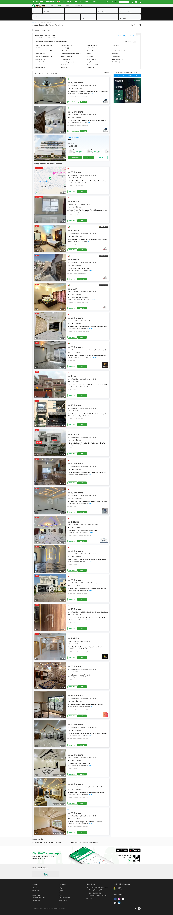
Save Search (137, 25)
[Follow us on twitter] (115, 904)
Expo (60, 895)
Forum (61, 893)
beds (67, 16)
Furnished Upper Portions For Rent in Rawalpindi (84, 842)
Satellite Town (41, 59)
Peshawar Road (92, 45)
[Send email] (68, 102)
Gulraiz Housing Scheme (44, 51)
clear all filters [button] (46, 30)
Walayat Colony (117, 59)
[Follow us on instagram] (119, 900)
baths (83, 16)
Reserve (76, 157)
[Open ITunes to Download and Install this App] (122, 851)
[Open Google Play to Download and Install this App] (135, 851)
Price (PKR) (36, 16)
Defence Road (117, 56)
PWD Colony (116, 45)
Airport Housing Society (44, 56)
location (68, 9)
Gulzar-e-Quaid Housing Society (71, 53)
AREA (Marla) (123, 9)
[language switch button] (132, 2)
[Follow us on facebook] (115, 900)
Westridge (65, 48)
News (61, 890)
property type (102, 9)
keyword (100, 16)
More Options (123, 16)
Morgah (90, 62)
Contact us (35, 890)
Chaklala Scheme (42, 48)
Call (84, 102)
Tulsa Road (116, 48)
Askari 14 (64, 64)
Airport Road (91, 59)
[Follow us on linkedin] (119, 904)
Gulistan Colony (66, 45)
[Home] (33, 2)
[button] (37, 12)
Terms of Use (36, 900)
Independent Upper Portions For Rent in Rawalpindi (46, 842)
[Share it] (62, 102)
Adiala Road (40, 62)
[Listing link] (71, 90)
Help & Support (36, 895)
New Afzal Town (92, 64)
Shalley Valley (91, 51)
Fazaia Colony (91, 56)
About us (35, 888)
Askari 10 (115, 53)
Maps (81, 2)
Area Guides (67, 2)
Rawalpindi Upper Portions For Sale (128, 35)
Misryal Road (65, 67)
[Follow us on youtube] (123, 900)
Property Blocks (53, 2)
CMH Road (91, 67)
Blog (75, 2)
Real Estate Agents (64, 897)
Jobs (33, 893)
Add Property (63, 900)
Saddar (89, 53)
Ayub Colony (65, 59)
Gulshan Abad (40, 67)
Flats (53, 36)
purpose (35, 9)
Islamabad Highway (67, 62)
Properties (40, 2)
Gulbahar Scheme (92, 48)
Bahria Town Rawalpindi (44, 45)
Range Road (40, 64)
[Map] (60, 102)
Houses (47, 36)
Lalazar (64, 51)
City (45, 9)
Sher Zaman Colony (118, 51)
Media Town (40, 53)
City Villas (116, 62)
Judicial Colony (66, 56)
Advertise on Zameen (38, 897)
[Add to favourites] (64, 102)
